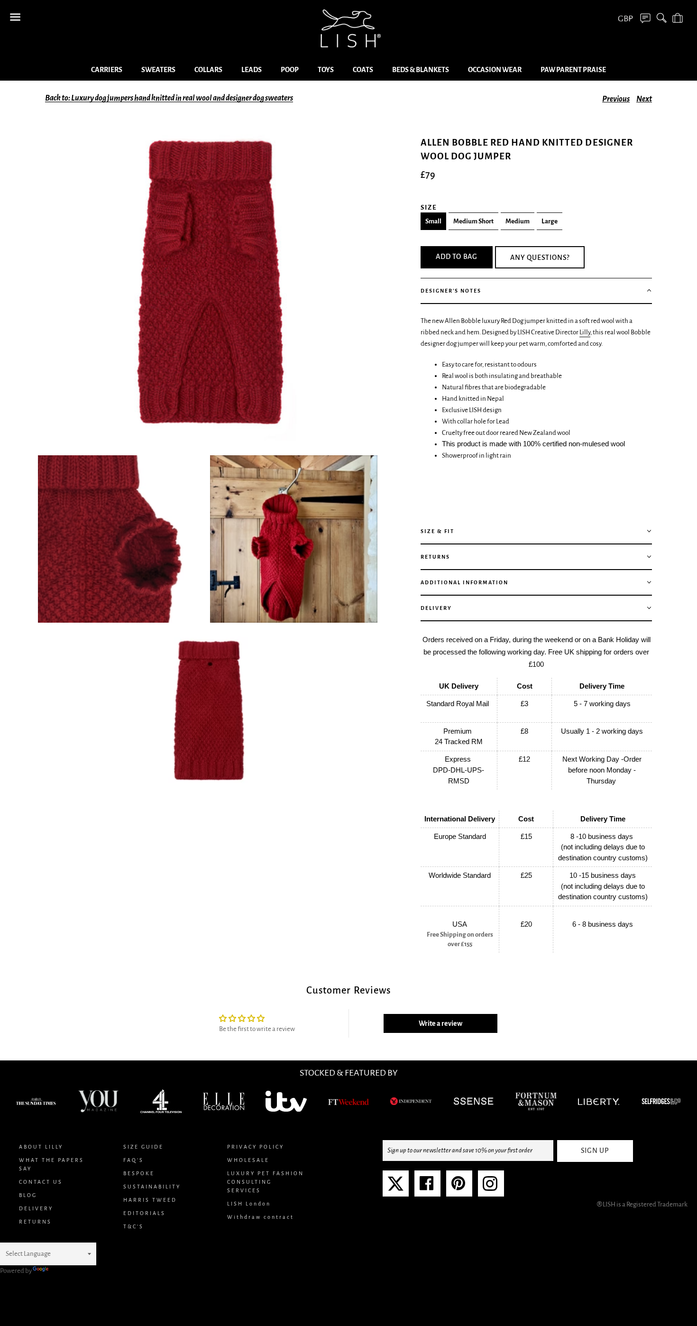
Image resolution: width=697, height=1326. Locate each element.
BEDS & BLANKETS (420, 70)
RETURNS (35, 1222)
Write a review (440, 1023)
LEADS (251, 70)
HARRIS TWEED (150, 1200)
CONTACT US (41, 1182)
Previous (616, 99)
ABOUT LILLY (41, 1147)
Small (433, 221)
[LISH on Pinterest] (458, 1187)
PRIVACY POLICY (255, 1147)
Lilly (584, 332)
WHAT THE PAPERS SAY (51, 1164)
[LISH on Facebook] (426, 1187)
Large (549, 221)
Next (644, 99)
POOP (290, 70)
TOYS (326, 70)
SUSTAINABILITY (152, 1186)
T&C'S (133, 1226)
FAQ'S (133, 1160)
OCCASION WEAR (495, 70)
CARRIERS (106, 70)
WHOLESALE (248, 1160)
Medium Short (473, 221)
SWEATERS (158, 70)
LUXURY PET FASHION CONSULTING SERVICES (265, 1181)
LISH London (249, 1203)
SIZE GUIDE (143, 1147)
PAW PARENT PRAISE (573, 70)
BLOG (28, 1195)
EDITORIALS (144, 1213)
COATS (363, 70)
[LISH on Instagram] (490, 1187)
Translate (63, 1270)
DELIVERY (36, 1208)
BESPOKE (139, 1173)
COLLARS (208, 70)
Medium (517, 221)
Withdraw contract (260, 1217)
